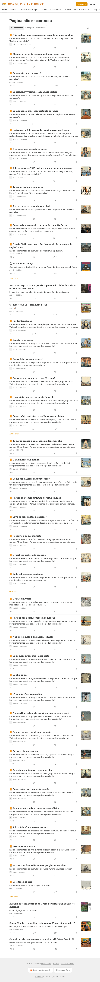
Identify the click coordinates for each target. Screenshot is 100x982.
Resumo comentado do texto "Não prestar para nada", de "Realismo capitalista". (39, 77)
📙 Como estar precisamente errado (29, 789)
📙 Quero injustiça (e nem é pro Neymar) (32, 378)
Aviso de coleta (67, 963)
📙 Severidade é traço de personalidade (31, 770)
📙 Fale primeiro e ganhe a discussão (30, 732)
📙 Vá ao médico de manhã (24, 459)
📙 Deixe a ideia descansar (24, 751)
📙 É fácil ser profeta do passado (27, 554)
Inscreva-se (81, 4)
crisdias (28, 44)
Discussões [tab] (40, 28)
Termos (56, 963)
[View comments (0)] (33, 47)
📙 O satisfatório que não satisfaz (28, 148)
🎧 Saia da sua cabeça (21, 263)
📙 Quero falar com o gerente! (25, 358)
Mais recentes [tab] (17, 28)
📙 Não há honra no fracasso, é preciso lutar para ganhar (41, 34)
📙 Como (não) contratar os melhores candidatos (36, 416)
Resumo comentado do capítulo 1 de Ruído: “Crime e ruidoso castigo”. (40, 868)
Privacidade (46, 963)
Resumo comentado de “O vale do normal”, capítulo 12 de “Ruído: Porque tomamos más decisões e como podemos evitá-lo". (42, 660)
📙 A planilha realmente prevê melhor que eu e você (39, 712)
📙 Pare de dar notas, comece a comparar (32, 617)
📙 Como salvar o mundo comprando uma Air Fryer (38, 225)
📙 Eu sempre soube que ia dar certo (29, 655)
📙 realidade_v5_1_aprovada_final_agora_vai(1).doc (39, 129)
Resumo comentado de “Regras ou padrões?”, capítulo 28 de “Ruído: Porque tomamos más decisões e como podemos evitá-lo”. (43, 344)
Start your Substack (42, 970)
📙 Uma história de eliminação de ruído (31, 397)
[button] (4, 9)
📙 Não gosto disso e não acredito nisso (31, 636)
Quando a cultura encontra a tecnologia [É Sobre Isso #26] (41, 939)
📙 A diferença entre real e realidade (30, 206)
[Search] (88, 27)
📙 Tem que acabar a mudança (26, 187)
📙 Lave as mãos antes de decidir (27, 516)
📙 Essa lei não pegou (21, 339)
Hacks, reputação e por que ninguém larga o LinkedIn (33, 942)
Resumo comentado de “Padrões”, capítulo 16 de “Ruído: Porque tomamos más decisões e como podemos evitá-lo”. (42, 578)
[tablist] (28, 27)
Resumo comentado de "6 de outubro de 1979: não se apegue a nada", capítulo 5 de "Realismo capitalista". (41, 172)
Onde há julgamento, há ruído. (23, 910)
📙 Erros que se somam (22, 846)
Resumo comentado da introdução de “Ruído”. (30, 885)
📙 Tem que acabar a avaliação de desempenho (35, 440)
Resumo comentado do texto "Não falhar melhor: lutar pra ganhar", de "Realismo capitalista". (41, 39)
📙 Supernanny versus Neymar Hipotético (33, 91)
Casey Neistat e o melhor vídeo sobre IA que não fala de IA (42, 922)
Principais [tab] (29, 28)
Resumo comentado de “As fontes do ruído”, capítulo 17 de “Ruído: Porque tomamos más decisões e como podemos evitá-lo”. (42, 559)
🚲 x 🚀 (12, 308)
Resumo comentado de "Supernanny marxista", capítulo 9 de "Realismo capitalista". (41, 96)
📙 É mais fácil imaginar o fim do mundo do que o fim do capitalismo (40, 246)
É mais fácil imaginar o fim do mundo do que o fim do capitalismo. (39, 292)
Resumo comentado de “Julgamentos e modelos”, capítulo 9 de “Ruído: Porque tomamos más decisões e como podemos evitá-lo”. (41, 717)
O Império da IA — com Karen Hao (28, 304)
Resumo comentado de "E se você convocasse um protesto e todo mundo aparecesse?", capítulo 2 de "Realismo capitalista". (42, 229)
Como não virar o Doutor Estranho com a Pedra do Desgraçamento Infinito (43, 267)
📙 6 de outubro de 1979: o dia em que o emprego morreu (40, 167)
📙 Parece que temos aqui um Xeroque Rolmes (35, 497)
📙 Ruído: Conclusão (20, 320)
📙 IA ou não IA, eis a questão (25, 693)
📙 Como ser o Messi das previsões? (29, 478)
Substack (39, 976)
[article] (50, 41)
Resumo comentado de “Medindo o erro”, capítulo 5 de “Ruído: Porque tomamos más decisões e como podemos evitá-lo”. (41, 793)
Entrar (93, 4)
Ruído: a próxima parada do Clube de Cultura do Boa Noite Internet (42, 905)
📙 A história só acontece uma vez (28, 827)
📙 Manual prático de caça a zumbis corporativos (36, 53)
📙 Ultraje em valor (20, 598)
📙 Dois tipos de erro (20, 881)
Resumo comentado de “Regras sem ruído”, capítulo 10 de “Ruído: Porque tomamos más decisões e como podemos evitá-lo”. (42, 698)
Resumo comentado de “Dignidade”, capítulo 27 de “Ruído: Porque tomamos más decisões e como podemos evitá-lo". (43, 363)
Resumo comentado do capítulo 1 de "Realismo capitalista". (36, 250)
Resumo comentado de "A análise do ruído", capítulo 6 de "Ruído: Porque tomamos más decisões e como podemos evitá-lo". (42, 774)
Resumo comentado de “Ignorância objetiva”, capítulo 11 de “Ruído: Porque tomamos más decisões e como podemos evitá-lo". (43, 679)
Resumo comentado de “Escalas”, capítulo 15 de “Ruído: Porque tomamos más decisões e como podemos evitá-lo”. (42, 603)
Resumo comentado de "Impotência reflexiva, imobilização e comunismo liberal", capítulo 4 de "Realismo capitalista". (42, 191)
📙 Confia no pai (18, 674)
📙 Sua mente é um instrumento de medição (34, 808)
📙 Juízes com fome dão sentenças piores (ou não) (37, 865)
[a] (86, 267)
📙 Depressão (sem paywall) (25, 73)
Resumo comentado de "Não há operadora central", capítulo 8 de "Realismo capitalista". (43, 115)
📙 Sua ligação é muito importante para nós (33, 110)
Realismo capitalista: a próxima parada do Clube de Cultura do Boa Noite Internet (43, 287)
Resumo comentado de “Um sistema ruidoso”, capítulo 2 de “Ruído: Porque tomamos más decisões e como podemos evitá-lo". (43, 851)
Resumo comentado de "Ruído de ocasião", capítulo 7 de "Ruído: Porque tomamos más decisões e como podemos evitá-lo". (41, 755)
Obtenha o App (63, 970)
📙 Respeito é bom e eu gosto (25, 535)
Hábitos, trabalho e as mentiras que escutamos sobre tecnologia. (38, 926)
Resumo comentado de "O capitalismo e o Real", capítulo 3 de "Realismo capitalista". (41, 210)
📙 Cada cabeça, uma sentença (26, 573)
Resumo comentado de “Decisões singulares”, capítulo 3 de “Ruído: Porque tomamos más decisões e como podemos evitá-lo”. (42, 832)
